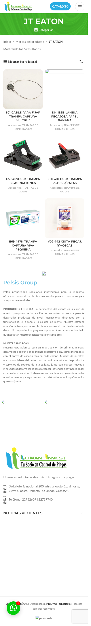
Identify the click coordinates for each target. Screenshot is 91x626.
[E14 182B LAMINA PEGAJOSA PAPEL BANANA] (65, 89)
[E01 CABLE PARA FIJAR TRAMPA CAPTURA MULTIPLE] (23, 89)
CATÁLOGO (60, 6)
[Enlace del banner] (22, 412)
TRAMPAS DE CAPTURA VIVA (26, 127)
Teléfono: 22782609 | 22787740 (31, 499)
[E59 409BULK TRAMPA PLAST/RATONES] (23, 156)
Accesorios (14, 125)
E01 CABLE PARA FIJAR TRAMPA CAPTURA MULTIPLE (23, 116)
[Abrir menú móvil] (80, 6)
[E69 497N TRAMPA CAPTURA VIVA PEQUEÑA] (23, 218)
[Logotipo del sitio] (18, 6)
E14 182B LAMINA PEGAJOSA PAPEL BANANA (64, 116)
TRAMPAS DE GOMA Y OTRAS (67, 127)
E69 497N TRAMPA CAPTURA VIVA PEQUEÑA (23, 245)
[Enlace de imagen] (36, 458)
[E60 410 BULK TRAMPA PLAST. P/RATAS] (65, 156)
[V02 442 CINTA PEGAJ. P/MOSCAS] (65, 218)
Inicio (7, 41)
